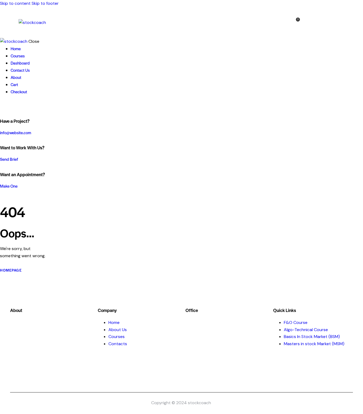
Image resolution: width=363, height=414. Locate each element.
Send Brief (9, 159)
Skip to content (15, 3)
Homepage (11, 270)
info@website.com (15, 132)
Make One (9, 186)
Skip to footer (45, 3)
